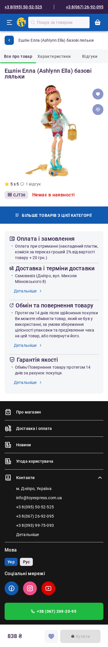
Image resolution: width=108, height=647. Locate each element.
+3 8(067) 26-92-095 (84, 7)
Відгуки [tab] (90, 56)
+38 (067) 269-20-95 (57, 611)
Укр (10, 562)
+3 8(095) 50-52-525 (23, 7)
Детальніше (25, 291)
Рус (26, 562)
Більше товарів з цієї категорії (57, 215)
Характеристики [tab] (54, 56)
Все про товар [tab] (18, 56)
